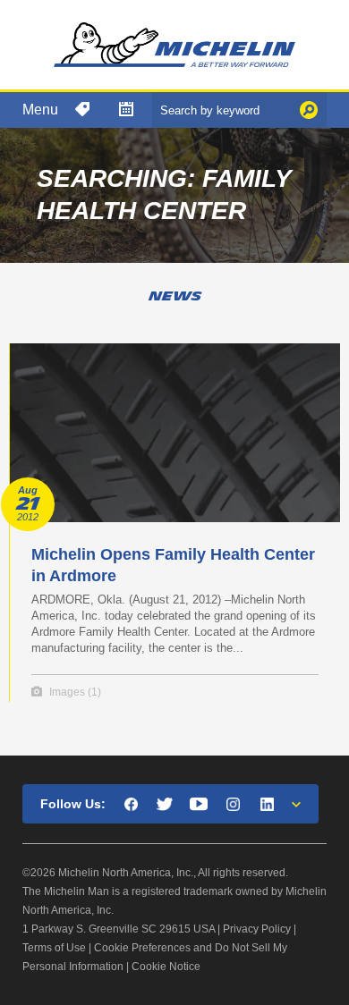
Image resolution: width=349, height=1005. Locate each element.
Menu (40, 109)
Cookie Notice (166, 966)
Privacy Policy (257, 929)
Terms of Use (54, 948)
